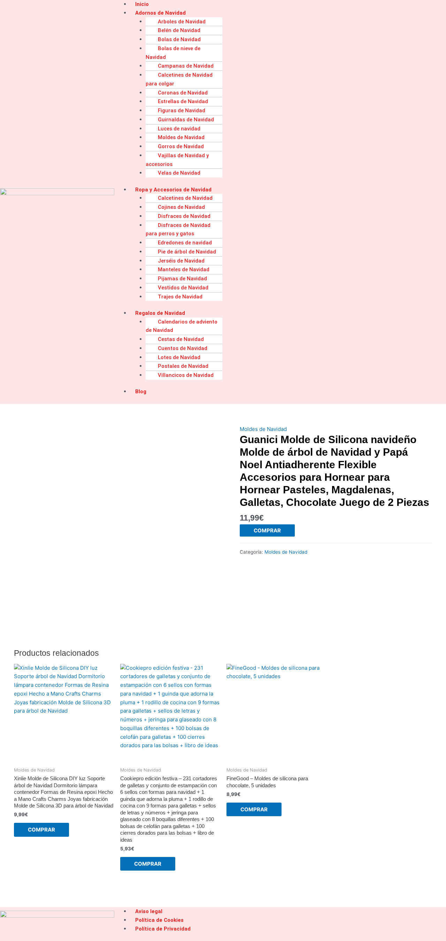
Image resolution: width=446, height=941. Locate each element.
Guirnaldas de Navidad (186, 119)
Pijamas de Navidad (182, 278)
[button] (288, 13)
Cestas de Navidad (181, 339)
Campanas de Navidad (186, 66)
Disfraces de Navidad (184, 216)
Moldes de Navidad (181, 137)
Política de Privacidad (163, 929)
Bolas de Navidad (179, 39)
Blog (140, 391)
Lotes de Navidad (179, 357)
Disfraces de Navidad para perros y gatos (178, 229)
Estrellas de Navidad (183, 101)
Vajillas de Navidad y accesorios (177, 159)
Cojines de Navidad (181, 207)
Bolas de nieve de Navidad (173, 52)
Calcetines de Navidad (185, 198)
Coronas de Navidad (183, 93)
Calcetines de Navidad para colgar (179, 79)
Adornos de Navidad (160, 13)
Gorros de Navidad (181, 146)
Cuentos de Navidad (182, 348)
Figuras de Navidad (181, 110)
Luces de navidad (179, 129)
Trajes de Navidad (180, 297)
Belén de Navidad (179, 30)
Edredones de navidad (185, 243)
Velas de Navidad (179, 173)
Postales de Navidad (183, 366)
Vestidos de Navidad (183, 287)
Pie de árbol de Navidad (187, 252)
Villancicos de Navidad (186, 375)
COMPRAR (267, 530)
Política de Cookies (159, 920)
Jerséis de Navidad (181, 261)
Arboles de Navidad (182, 21)
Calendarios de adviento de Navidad (181, 326)
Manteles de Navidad (183, 269)
